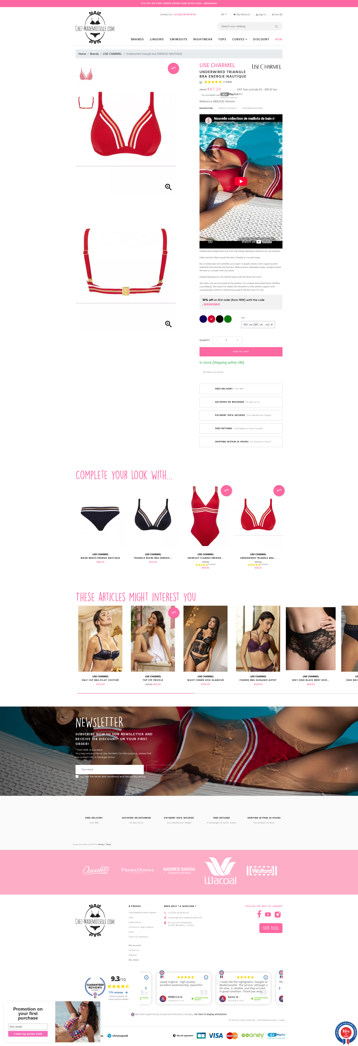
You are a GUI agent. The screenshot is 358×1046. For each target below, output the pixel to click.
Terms (108, 844)
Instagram (278, 915)
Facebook (259, 914)
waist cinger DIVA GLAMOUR (205, 680)
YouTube (268, 915)
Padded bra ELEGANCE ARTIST (258, 680)
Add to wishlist (214, 372)
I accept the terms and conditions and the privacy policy (113, 776)
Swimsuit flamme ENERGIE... (206, 558)
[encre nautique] (203, 322)
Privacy (101, 844)
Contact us (134, 950)
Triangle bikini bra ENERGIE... (153, 558)
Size (243, 317)
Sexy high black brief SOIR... (310, 680)
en (223, 14)
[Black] (219, 322)
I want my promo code (28, 1033)
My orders (134, 960)
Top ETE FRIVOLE (153, 680)
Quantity (205, 340)
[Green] (228, 322)
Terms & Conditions (138, 936)
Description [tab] (206, 108)
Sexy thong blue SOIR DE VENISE (47, 680)
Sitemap (133, 955)
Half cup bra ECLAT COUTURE (100, 680)
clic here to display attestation (210, 1014)
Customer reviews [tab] (252, 108)
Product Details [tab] (227, 108)
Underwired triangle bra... (258, 558)
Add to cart (241, 351)
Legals (282, 1020)
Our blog (271, 928)
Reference (206, 101)
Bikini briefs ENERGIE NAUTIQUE (100, 558)
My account (135, 945)
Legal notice (135, 922)
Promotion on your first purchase (28, 1013)
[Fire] (211, 322)
